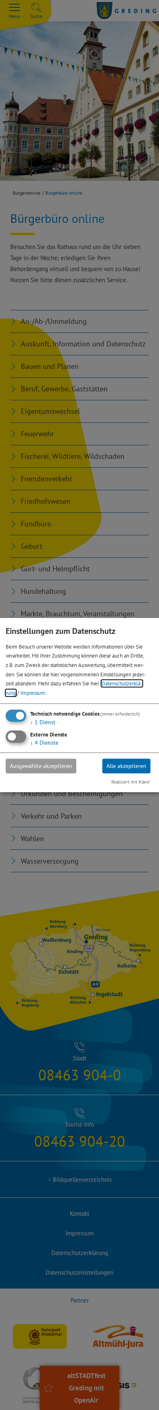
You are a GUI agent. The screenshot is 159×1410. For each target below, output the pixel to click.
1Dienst (42, 722)
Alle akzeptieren (126, 766)
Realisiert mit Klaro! (130, 782)
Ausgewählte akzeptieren (41, 766)
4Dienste (44, 742)
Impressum (32, 692)
